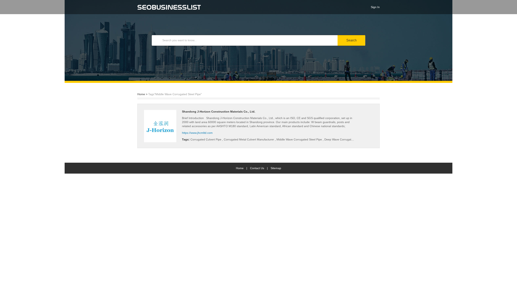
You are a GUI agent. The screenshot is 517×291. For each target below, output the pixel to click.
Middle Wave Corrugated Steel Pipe (299, 139)
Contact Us (257, 168)
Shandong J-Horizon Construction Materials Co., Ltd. (218, 111)
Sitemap (276, 168)
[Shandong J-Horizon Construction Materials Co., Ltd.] (160, 126)
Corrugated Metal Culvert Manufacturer (249, 139)
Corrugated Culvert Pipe (206, 139)
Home (141, 94)
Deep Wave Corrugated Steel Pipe (346, 139)
